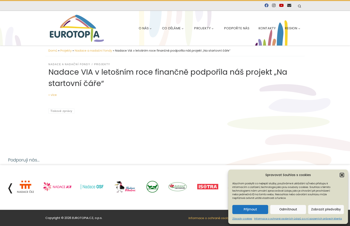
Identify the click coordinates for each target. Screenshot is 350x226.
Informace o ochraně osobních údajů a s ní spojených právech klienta (298, 218)
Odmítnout (288, 209)
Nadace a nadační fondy (93, 51)
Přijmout (250, 209)
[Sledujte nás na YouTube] (281, 5)
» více (52, 95)
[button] (342, 175)
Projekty (66, 51)
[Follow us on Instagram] (274, 5)
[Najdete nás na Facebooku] (267, 5)
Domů (52, 51)
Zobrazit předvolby (326, 209)
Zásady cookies (242, 218)
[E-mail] (289, 5)
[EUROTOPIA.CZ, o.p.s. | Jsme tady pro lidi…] (76, 28)
